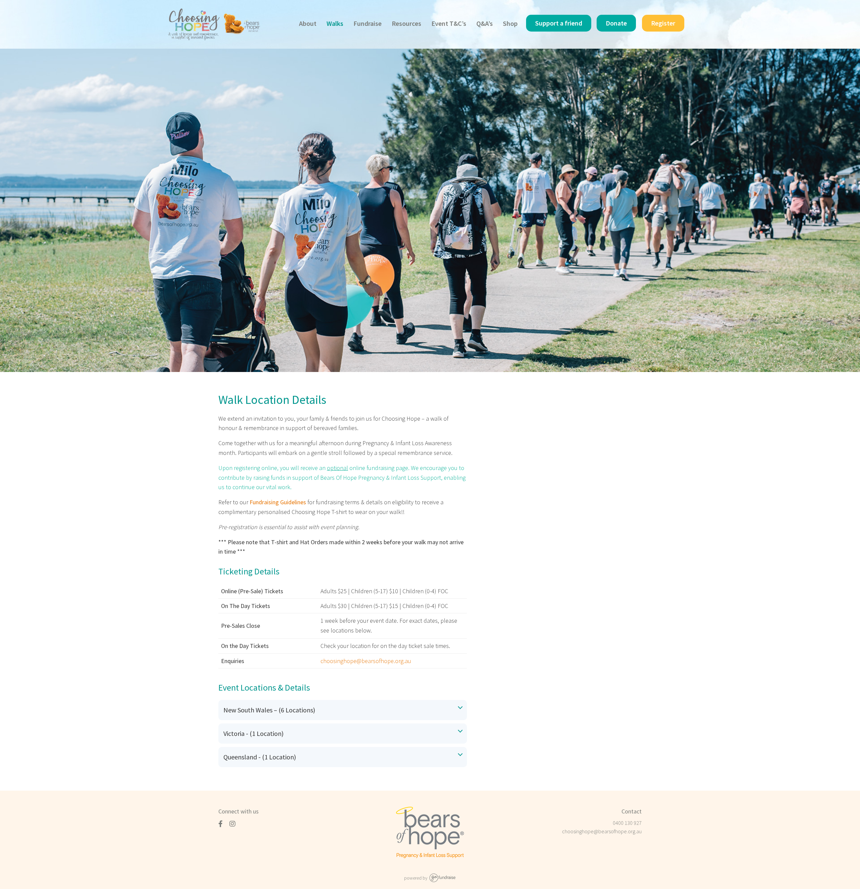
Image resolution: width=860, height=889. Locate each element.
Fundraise (367, 23)
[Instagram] (233, 824)
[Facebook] (221, 824)
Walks (335, 23)
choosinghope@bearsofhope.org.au (602, 831)
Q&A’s (484, 23)
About (307, 23)
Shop (510, 23)
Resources (406, 23)
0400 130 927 (627, 823)
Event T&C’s (448, 23)
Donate (616, 23)
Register (663, 23)
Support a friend (558, 23)
